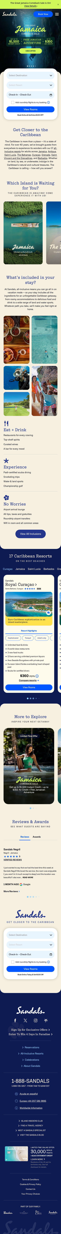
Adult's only (41, 638)
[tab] (28, 630)
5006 (39, 588)
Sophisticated (13, 638)
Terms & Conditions (30, 1179)
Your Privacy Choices (30, 1194)
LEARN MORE (37, 1159)
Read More (28, 877)
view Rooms (29, 687)
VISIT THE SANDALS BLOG (32, 1135)
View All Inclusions (30, 533)
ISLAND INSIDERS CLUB (32, 1121)
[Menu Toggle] (57, 14)
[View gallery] (48, 612)
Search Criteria (12, 117)
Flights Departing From (16, 105)
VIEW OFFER (30, 51)
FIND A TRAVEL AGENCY (32, 1125)
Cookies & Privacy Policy (30, 1184)
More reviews (11, 891)
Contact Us (30, 1189)
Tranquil (28, 638)
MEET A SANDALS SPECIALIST (32, 1130)
